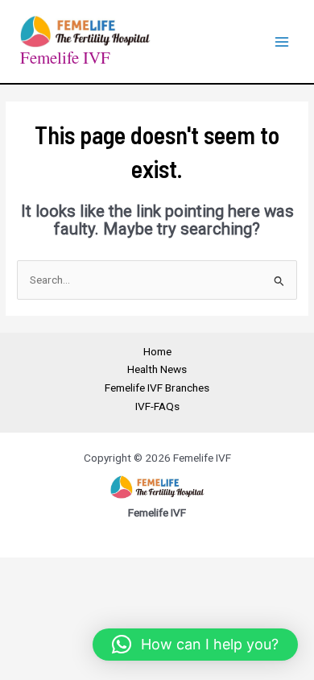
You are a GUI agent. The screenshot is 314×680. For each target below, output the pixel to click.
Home (157, 351)
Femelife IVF (65, 57)
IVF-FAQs (157, 406)
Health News (157, 369)
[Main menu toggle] (282, 41)
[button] (195, 644)
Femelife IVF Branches (157, 387)
